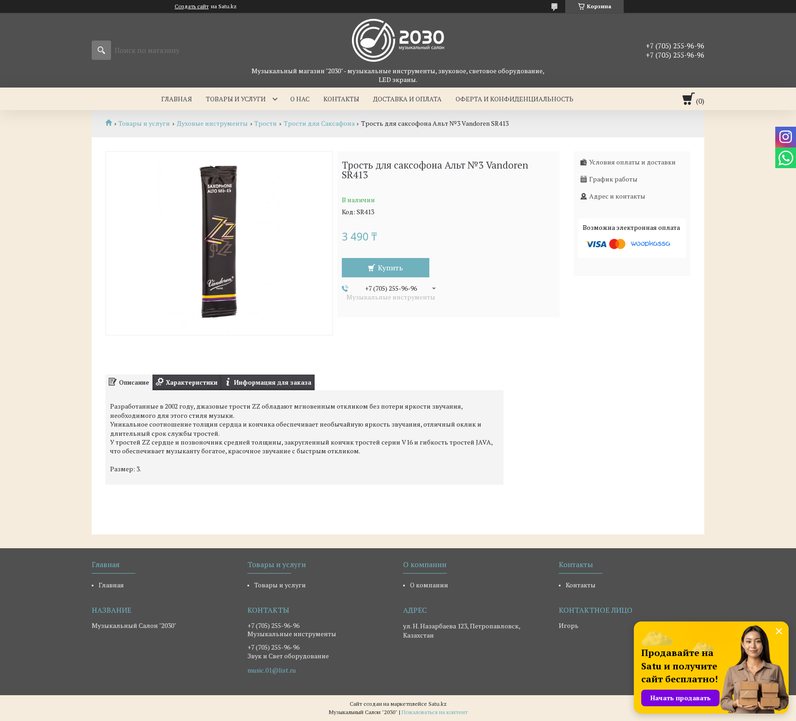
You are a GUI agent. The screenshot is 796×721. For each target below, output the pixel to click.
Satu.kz (437, 703)
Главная (176, 98)
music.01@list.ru (271, 670)
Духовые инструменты (212, 123)
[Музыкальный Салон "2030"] (398, 40)
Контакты (341, 98)
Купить (390, 268)
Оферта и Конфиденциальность (515, 98)
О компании (429, 584)
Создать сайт (192, 6)
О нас (300, 98)
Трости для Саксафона (319, 123)
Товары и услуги (236, 98)
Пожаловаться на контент (435, 712)
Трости (265, 123)
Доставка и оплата (407, 98)
